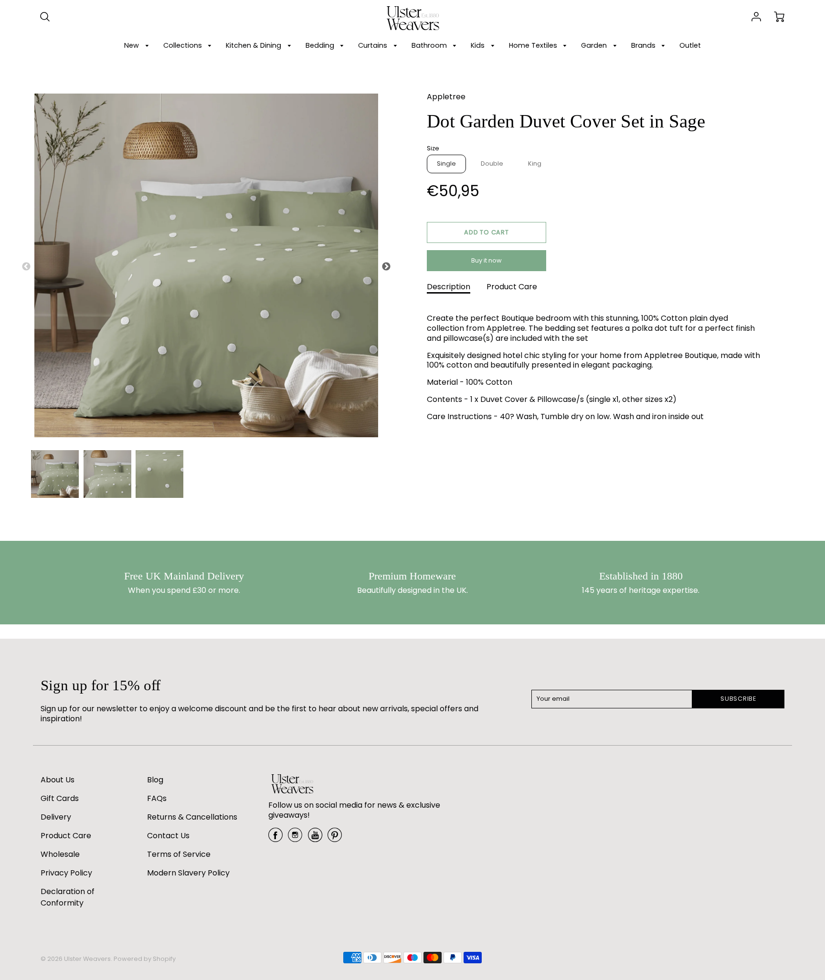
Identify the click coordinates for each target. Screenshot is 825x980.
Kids (479, 45)
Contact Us (168, 835)
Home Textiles (534, 45)
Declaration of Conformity (68, 897)
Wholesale (60, 854)
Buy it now (486, 260)
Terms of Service (179, 854)
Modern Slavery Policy (188, 872)
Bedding (321, 45)
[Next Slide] (386, 267)
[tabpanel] (55, 474)
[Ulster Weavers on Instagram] (295, 838)
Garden (595, 45)
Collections (183, 45)
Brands (644, 45)
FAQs (157, 798)
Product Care (512, 286)
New (132, 45)
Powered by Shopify (145, 959)
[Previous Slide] (26, 267)
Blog (155, 779)
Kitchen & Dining (254, 45)
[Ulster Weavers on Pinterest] (335, 838)
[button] (486, 232)
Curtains (373, 45)
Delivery (56, 816)
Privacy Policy (66, 872)
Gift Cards (60, 798)
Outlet (690, 45)
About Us (57, 779)
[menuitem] (138, 46)
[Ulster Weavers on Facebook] (275, 838)
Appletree (446, 96)
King (534, 163)
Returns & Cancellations (192, 816)
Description (448, 286)
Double (492, 163)
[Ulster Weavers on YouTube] (315, 838)
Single (446, 163)
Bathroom (430, 45)
